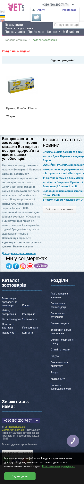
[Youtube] (30, 266)
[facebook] (16, 266)
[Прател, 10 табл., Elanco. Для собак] (22, 85)
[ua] (2, 16)
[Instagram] (23, 266)
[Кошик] (36, 17)
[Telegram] (9, 266)
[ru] (2, 12)
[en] (2, 21)
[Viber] (41, 266)
